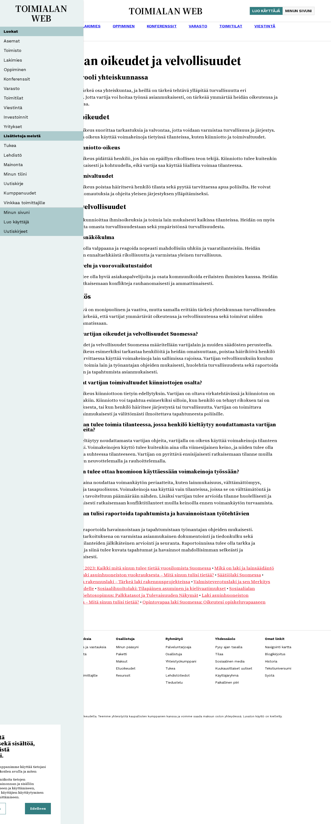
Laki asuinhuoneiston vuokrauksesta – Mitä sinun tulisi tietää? (147, 575)
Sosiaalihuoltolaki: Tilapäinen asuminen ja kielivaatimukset (161, 588)
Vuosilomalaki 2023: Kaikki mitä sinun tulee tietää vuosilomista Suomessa (132, 568)
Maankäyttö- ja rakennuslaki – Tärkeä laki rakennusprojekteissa (121, 581)
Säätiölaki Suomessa (239, 575)
